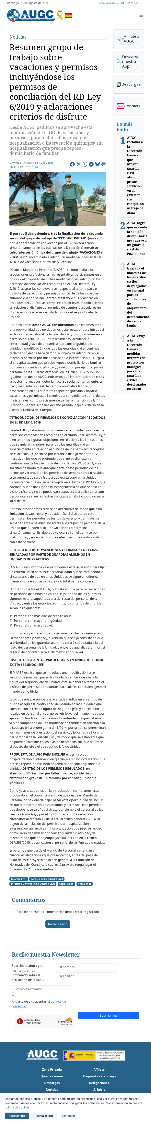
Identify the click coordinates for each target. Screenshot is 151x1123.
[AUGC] (45, 1055)
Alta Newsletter (112, 3)
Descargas (52, 1083)
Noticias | (16, 163)
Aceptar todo (17, 1115)
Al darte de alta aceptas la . (39, 1003)
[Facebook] (72, 165)
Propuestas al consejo (99, 1076)
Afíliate (135, 3)
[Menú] (141, 15)
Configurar (68, 1115)
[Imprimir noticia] (103, 165)
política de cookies (17, 1107)
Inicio (100, 1090)
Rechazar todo (44, 1115)
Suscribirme (109, 1015)
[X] (78, 165)
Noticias (17, 37)
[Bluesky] (97, 165)
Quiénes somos (52, 1076)
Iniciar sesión (58, 924)
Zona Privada (52, 1069)
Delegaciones (99, 1083)
